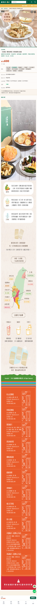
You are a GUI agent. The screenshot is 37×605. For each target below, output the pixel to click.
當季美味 (6, 8)
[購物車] (35, 2)
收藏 (4, 64)
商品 (11, 603)
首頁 (4, 603)
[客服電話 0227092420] (34, 586)
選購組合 (33, 598)
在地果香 (3, 49)
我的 (26, 603)
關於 (33, 603)
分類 (18, 603)
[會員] (31, 2)
